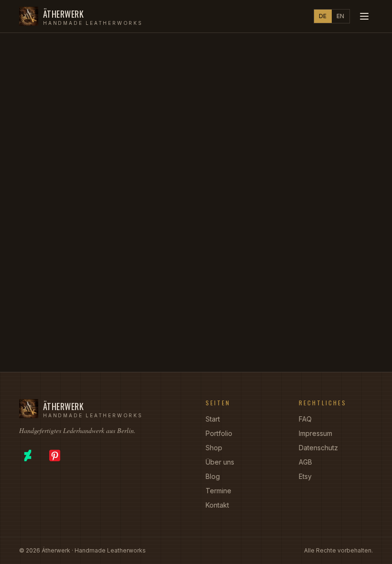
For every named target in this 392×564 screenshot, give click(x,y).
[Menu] (364, 16)
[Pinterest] (54, 455)
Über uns (220, 462)
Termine (218, 491)
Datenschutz (318, 448)
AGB (305, 462)
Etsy (305, 476)
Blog (213, 476)
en (341, 16)
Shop (214, 448)
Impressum (315, 433)
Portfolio (219, 433)
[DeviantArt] (27, 455)
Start (213, 419)
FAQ (305, 419)
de (323, 16)
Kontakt (217, 505)
